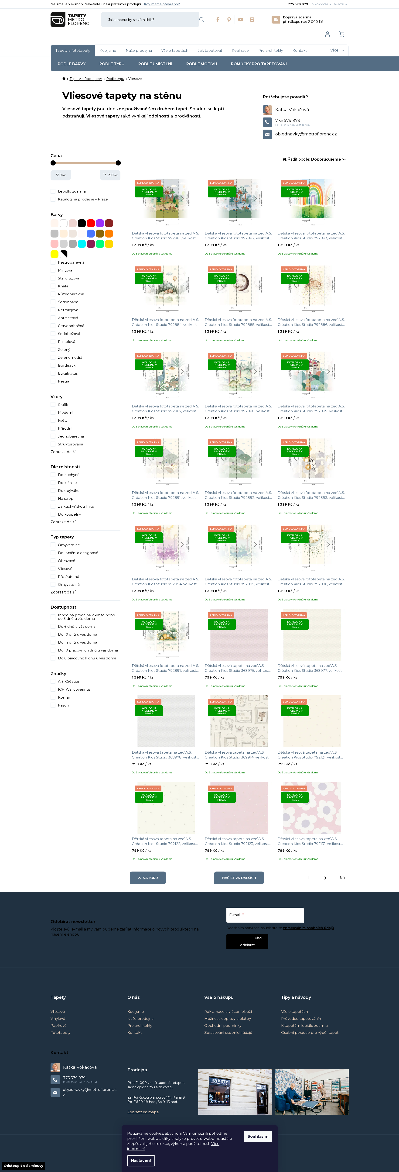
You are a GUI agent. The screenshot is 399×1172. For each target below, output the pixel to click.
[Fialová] (100, 223)
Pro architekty (139, 1025)
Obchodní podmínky (222, 1025)
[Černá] (82, 223)
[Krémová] (64, 234)
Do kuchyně (68, 474)
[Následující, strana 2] (325, 877)
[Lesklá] (73, 234)
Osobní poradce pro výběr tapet (309, 1032)
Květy (62, 420)
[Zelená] (100, 244)
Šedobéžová (69, 333)
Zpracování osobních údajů (228, 1032)
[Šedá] (73, 244)
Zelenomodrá (70, 357)
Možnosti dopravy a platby (227, 1018)
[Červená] (91, 223)
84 (342, 877)
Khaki (63, 286)
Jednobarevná (71, 436)
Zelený (64, 349)
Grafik (63, 404)
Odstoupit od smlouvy (23, 1166)
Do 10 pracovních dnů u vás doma (88, 650)
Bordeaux (66, 365)
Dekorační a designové (78, 553)
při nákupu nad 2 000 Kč (303, 19)
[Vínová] (91, 244)
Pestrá (63, 381)
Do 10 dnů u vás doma (77, 634)
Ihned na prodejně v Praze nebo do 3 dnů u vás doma (86, 616)
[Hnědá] (109, 223)
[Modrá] (91, 234)
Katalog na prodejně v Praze (83, 199)
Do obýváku (68, 490)
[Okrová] (100, 234)
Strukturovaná (70, 444)
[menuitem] (73, 50)
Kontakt (134, 1032)
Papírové (59, 1025)
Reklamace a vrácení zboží (228, 1011)
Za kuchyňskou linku (76, 506)
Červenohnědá (71, 325)
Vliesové (65, 568)
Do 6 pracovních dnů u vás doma (87, 658)
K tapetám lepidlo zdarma (304, 1025)
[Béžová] (54, 223)
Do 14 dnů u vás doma (77, 642)
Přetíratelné (68, 576)
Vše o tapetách (294, 1011)
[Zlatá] (109, 244)
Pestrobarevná (71, 262)
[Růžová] (54, 244)
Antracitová (68, 318)
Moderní (65, 412)
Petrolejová (68, 310)
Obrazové (66, 560)
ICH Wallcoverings (74, 689)
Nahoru (150, 878)
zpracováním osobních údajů (308, 928)
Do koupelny (69, 514)
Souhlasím (258, 1136)
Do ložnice (67, 482)
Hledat (201, 19)
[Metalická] (82, 234)
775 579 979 (298, 4)
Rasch (64, 705)
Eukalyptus (68, 373)
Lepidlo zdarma (72, 191)
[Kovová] (54, 234)
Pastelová (66, 341)
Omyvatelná (69, 584)
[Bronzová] (73, 223)
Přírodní (65, 428)
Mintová (65, 270)
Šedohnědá (68, 302)
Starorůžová (68, 278)
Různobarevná (71, 294)
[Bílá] (64, 223)
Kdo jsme (135, 1011)
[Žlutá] (54, 254)
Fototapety (60, 1032)
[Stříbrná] (64, 244)
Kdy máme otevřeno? (162, 4)
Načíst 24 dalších (239, 878)
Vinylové (58, 1018)
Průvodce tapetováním (301, 1018)
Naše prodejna (140, 1018)
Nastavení (141, 1160)
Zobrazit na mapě (143, 1112)
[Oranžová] (109, 234)
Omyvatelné (69, 545)
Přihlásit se (243, 938)
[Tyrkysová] (82, 244)
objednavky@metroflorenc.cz (306, 134)
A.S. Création (69, 681)
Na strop (65, 498)
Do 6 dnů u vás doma (76, 626)
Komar (64, 697)
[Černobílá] (64, 254)
